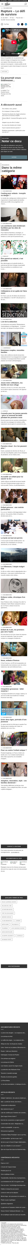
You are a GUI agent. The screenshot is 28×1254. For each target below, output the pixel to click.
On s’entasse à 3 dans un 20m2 (11, 111)
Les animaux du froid (6, 1036)
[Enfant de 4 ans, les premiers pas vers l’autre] (14, 618)
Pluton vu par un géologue (8, 1200)
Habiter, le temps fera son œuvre (10, 1189)
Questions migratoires (7, 1203)
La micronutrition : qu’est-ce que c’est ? (11, 1138)
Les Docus (8, 1243)
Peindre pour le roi (6, 1170)
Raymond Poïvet (6, 939)
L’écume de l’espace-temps (8, 1167)
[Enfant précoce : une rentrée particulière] (14, 496)
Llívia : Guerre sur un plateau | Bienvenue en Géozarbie (13, 1048)
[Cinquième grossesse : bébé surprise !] (14, 678)
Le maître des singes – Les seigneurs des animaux (12, 1040)
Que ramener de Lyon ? (7, 1109)
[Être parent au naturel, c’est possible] (14, 247)
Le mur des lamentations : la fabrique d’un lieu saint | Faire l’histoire (13, 1084)
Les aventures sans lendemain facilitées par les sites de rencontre (13, 228)
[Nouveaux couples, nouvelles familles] (14, 339)
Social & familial (10, 19)
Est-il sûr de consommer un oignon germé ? (13, 1120)
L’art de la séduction (9, 322)
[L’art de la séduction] (14, 310)
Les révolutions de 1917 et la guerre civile (12, 1181)
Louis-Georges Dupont (18, 928)
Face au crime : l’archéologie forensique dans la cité (13, 1185)
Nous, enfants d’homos (10, 660)
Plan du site (15, 1243)
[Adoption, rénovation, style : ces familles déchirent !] (14, 769)
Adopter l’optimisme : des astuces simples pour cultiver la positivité (14, 1098)
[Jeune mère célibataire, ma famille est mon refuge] (14, 371)
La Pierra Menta (5, 1080)
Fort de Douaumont (8, 913)
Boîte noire (5, 924)
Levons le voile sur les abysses (9, 1192)
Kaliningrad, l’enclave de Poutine (10, 1054)
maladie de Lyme (7, 905)
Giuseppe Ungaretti (8, 935)
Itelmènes (5, 928)
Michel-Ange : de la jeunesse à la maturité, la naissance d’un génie (13, 1196)
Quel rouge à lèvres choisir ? (9, 1116)
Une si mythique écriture (7, 1174)
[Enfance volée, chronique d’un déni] (14, 586)
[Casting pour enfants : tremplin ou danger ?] (14, 182)
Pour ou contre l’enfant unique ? (14, 750)
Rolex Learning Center (9, 902)
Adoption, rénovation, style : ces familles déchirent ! (14, 782)
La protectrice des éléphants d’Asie (10, 1069)
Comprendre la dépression (8, 1105)
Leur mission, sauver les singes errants (11, 1066)
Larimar (18, 920)
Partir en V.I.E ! (5, 1163)
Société (3, 19)
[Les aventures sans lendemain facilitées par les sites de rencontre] (14, 214)
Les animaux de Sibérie (7, 1062)
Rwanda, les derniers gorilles (9, 1076)
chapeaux (20, 935)
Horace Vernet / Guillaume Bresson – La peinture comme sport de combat (12, 1211)
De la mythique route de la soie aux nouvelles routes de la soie (13, 1215)
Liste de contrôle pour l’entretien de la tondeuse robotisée (14, 1113)
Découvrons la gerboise (7, 1131)
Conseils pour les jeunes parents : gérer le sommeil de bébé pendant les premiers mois (14, 415)
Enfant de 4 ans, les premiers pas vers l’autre (12, 631)
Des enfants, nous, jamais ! (9, 108)
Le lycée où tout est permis (11, 538)
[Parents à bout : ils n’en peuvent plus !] (14, 435)
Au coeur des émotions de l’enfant (11, 125)
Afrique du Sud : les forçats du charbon (11, 1043)
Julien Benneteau (7, 920)
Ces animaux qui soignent (8, 1058)
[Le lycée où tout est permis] (14, 527)
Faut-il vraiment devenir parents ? (11, 128)
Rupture (4, 71)
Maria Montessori (7, 932)
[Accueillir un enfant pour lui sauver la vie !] (14, 465)
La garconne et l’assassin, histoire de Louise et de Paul (14, 1207)
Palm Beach (15, 924)
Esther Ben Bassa (7, 909)
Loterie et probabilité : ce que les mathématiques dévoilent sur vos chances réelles (12, 1127)
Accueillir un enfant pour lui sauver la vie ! (12, 478)
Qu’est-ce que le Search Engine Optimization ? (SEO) (14, 1142)
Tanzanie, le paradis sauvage (9, 1073)
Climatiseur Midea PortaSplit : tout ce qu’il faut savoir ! (13, 1135)
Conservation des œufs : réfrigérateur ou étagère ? (12, 1124)
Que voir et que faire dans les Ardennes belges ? (14, 1149)
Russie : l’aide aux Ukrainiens (9, 1051)
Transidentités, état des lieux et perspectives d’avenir (13, 1178)
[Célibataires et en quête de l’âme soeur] (14, 280)
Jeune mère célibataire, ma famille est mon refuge (11, 384)
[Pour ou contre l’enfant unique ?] (14, 739)
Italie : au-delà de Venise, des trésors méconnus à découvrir (11, 1102)
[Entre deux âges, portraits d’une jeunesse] (14, 708)
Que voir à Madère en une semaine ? (11, 1145)
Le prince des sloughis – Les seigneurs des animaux (13, 1033)
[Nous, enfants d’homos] (14, 649)
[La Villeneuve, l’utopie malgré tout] (14, 555)
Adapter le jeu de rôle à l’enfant (10, 122)
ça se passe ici (15, 852)
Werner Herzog (6, 917)
